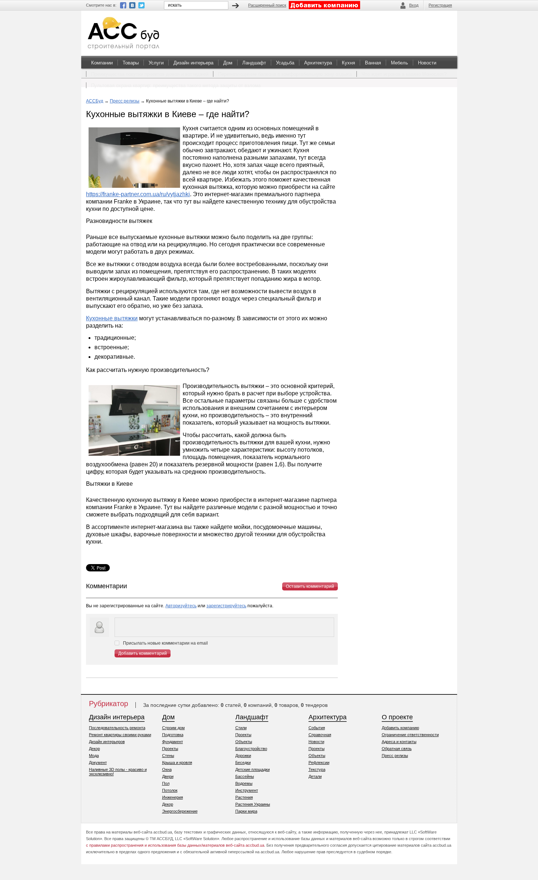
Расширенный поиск (267, 5)
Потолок (170, 790)
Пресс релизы (124, 101)
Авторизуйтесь (181, 605)
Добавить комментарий (142, 653)
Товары (131, 63)
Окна (167, 769)
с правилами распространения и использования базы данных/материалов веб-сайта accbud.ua (175, 845)
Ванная (373, 63)
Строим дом (173, 728)
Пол (165, 783)
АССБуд (94, 101)
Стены (168, 755)
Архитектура (318, 63)
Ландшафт (254, 63)
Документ (98, 762)
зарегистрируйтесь (226, 605)
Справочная (320, 734)
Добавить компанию (400, 728)
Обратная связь (397, 748)
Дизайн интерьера (193, 63)
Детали (315, 776)
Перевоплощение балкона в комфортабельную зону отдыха (285, 74)
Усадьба (285, 63)
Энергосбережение (180, 811)
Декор (94, 748)
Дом (227, 63)
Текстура (317, 769)
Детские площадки (252, 769)
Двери (167, 776)
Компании (102, 63)
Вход (413, 5)
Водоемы (244, 783)
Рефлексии (319, 762)
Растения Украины (252, 804)
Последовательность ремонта (117, 728)
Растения (244, 797)
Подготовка (172, 734)
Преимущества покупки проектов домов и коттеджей (149, 74)
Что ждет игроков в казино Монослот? (404, 74)
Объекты (243, 741)
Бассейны (244, 776)
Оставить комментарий (310, 586)
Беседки (243, 762)
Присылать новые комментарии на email (165, 643)
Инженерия (172, 797)
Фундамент (172, 741)
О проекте (397, 717)
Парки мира (246, 811)
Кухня (348, 63)
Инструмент (246, 790)
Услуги (156, 63)
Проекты (170, 748)
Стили (241, 728)
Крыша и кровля (177, 762)
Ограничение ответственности (410, 734)
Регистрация (440, 5)
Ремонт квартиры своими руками (120, 734)
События (317, 728)
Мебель (399, 63)
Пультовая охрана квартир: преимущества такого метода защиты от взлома (176, 85)
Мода (94, 755)
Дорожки (243, 755)
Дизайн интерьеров (107, 741)
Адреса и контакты (399, 741)
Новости (427, 63)
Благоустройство (251, 748)
